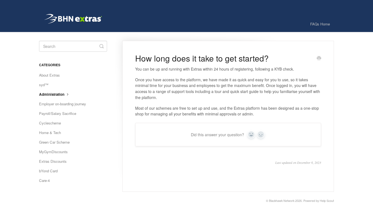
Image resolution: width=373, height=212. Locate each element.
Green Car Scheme (54, 142)
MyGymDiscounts (53, 151)
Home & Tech (50, 132)
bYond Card (48, 170)
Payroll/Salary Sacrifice (57, 113)
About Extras (49, 75)
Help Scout (327, 201)
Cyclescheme (50, 123)
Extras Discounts (53, 161)
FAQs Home (320, 24)
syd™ (43, 84)
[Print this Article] (319, 59)
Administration (52, 94)
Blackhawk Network (281, 201)
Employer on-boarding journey (62, 103)
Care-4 (44, 180)
